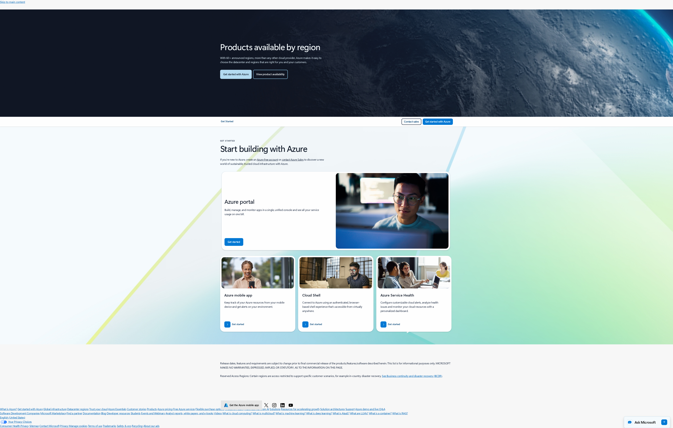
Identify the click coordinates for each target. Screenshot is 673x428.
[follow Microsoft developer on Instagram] (275, 405)
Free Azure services (184, 409)
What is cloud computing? (237, 413)
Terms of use (95, 426)
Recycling (137, 426)
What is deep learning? (319, 413)
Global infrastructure (55, 409)
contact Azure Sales (293, 159)
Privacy (64, 426)
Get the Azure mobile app (244, 405)
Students (136, 413)
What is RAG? (400, 413)
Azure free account (267, 159)
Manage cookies (78, 426)
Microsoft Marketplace (53, 413)
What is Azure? (8, 409)
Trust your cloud (98, 409)
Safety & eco (124, 426)
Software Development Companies (20, 413)
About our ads (151, 426)
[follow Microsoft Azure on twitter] (267, 405)
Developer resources (118, 413)
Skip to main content (12, 2)
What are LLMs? (359, 413)
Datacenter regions (78, 409)
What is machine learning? (290, 413)
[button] (647, 422)
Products (152, 409)
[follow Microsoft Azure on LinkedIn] (283, 405)
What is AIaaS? (341, 413)
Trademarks (109, 426)
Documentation (91, 413)
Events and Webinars (153, 413)
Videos (218, 413)
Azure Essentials (117, 409)
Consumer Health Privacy (14, 426)
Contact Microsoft (49, 426)
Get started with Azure (30, 409)
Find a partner (74, 413)
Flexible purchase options (209, 409)
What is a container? (380, 413)
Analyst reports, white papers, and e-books (189, 413)
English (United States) (12, 417)
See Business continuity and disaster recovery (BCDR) (412, 376)
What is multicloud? (264, 413)
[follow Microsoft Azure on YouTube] (291, 405)
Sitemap (34, 426)
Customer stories (136, 409)
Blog (103, 413)
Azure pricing (164, 409)
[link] (227, 123)
